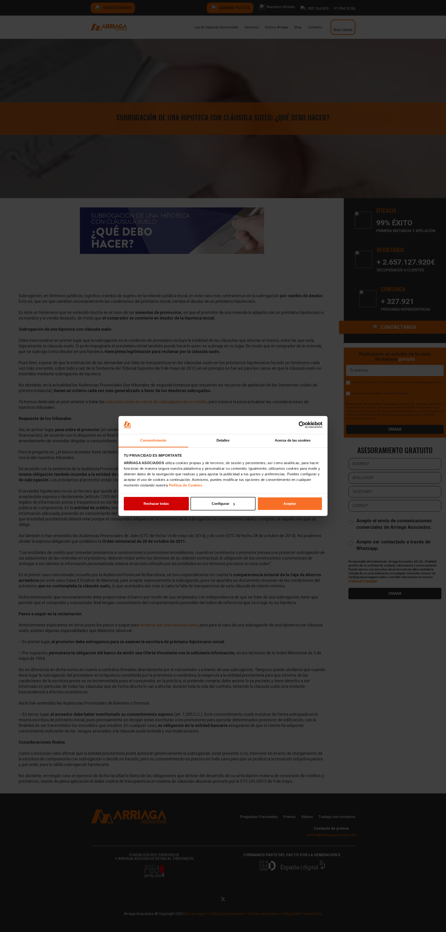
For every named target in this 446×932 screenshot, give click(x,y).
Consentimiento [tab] (153, 440)
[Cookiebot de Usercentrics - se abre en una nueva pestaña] (302, 425)
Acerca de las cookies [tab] (293, 440)
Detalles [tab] (223, 440)
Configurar (220, 504)
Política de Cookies (185, 485)
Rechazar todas (156, 504)
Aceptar (289, 504)
